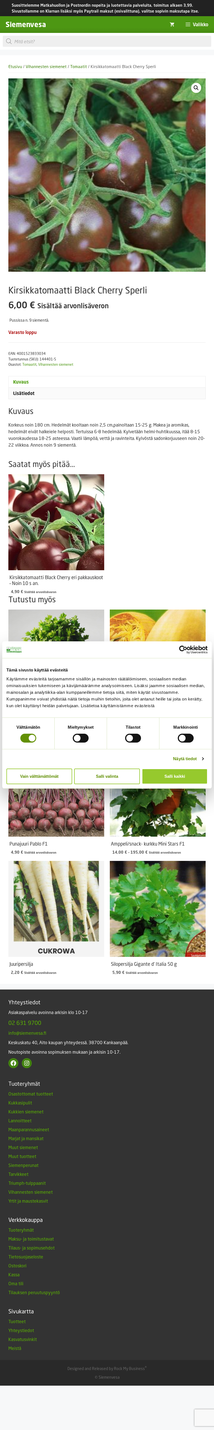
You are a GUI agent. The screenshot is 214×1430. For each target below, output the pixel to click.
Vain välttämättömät (39, 776)
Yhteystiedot (21, 1330)
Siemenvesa (26, 24)
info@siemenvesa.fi (27, 1033)
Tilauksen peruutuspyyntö (34, 1292)
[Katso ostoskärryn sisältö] (172, 24)
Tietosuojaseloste (25, 1256)
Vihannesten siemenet (46, 66)
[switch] (81, 738)
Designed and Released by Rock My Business (106, 1368)
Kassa (14, 1274)
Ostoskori (17, 1265)
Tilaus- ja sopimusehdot (31, 1247)
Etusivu (15, 66)
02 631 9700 (24, 1022)
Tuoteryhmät (21, 1229)
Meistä (14, 1348)
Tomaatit (78, 66)
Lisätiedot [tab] (24, 393)
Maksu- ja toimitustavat (31, 1238)
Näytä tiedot (185, 758)
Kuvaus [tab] (21, 382)
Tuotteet (17, 1321)
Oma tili (15, 1283)
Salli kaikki (174, 776)
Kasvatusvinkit (22, 1339)
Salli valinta (107, 776)
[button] (196, 88)
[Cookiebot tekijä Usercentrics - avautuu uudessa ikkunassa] (183, 650)
